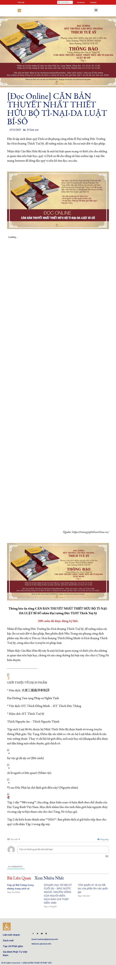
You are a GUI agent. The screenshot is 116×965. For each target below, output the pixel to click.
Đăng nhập (104, 839)
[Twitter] (37, 933)
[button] (96, 10)
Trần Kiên (86, 896)
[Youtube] (41, 933)
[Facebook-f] (33, 933)
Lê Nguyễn (52, 907)
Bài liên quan (19, 878)
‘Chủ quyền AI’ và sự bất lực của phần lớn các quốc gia (93, 888)
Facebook (81, 2)
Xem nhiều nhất (49, 878)
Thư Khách (16, 892)
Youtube (93, 2)
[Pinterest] (46, 933)
